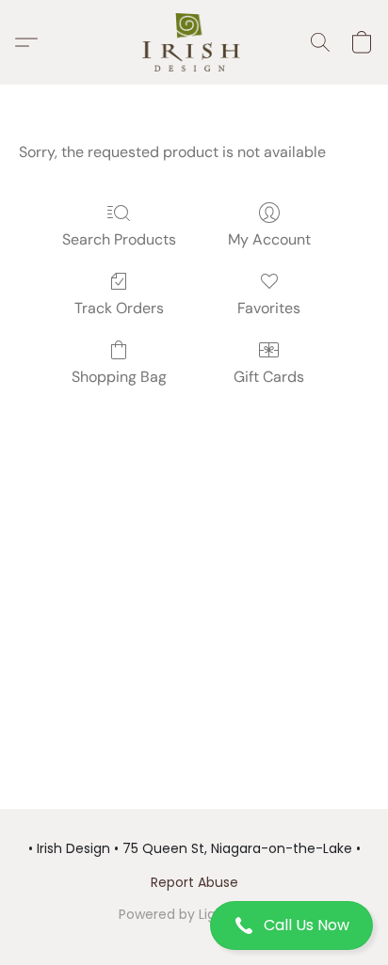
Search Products (119, 239)
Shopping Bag (119, 377)
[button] (194, 925)
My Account (269, 239)
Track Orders (119, 308)
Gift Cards (269, 377)
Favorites (268, 308)
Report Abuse (194, 882)
